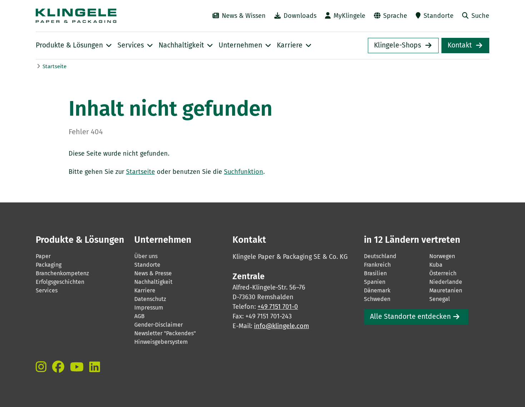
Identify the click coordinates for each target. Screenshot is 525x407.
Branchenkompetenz (62, 273)
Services (47, 290)
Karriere (144, 290)
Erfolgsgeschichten (60, 281)
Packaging (48, 264)
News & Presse (153, 273)
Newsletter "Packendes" (165, 333)
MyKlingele (349, 16)
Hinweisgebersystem (161, 341)
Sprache (395, 16)
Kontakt (460, 45)
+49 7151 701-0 (278, 307)
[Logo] (98, 15)
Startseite (54, 66)
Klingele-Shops (397, 45)
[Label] (41, 367)
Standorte (439, 16)
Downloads (300, 16)
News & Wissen (244, 16)
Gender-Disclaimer (158, 324)
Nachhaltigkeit (153, 281)
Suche (480, 16)
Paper (43, 256)
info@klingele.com (281, 326)
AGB (139, 316)
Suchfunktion (243, 172)
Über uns (146, 256)
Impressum (148, 307)
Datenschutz (150, 299)
